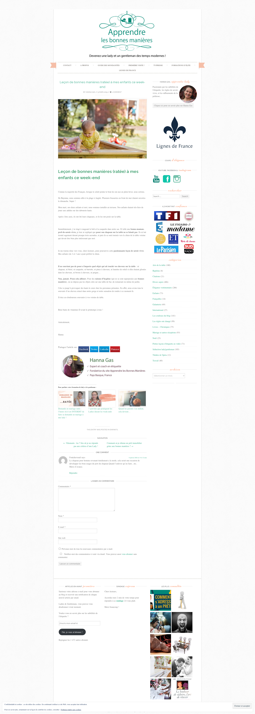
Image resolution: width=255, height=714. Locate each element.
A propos (84, 65)
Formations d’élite (181, 65)
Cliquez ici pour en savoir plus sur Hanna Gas (173, 105)
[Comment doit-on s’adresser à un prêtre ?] (160, 600)
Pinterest (115, 349)
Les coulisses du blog (161, 315)
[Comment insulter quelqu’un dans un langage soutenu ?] (182, 623)
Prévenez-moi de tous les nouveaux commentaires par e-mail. (87, 548)
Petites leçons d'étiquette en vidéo (167, 343)
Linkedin (104, 349)
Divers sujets (158, 282)
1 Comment (116, 92)
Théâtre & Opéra (160, 355)
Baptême (156, 270)
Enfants (114, 430)
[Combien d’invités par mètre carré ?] (160, 623)
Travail (155, 360)
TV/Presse (158, 65)
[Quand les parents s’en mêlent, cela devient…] (132, 398)
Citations (156, 276)
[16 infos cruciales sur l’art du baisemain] (182, 667)
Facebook (83, 349)
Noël (155, 338)
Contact (67, 65)
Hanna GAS (90, 92)
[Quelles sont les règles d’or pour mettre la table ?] (160, 689)
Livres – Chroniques (161, 326)
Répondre (73, 472)
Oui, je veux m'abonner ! (72, 632)
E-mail (62, 527)
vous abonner (127, 554)
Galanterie (157, 304)
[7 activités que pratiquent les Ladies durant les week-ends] (102, 398)
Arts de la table (159, 265)
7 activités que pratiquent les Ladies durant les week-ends (100, 410)
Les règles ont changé (162, 321)
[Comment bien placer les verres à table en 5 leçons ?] (160, 667)
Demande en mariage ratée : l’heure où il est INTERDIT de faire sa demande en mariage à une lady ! (71, 413)
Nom (61, 515)
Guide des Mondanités (109, 65)
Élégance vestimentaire (162, 287)
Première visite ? (136, 65)
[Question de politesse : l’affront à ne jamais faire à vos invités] (160, 645)
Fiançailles (157, 298)
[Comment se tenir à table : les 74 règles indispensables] (182, 645)
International (158, 310)
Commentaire (64, 486)
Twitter (94, 349)
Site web (61, 537)
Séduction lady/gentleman (163, 349)
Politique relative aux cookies (71, 709)
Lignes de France (127, 70)
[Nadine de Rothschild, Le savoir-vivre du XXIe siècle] (182, 689)
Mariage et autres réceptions (164, 332)
